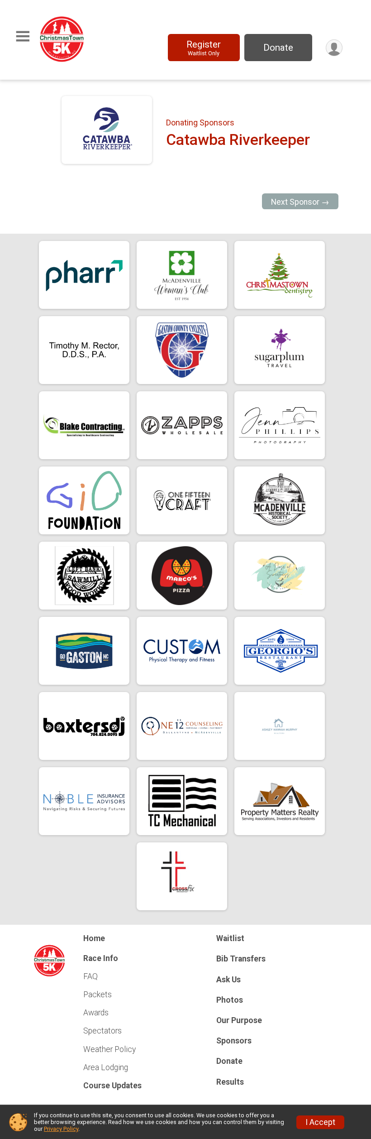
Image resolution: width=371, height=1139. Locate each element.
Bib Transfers (241, 958)
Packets (97, 994)
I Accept (320, 1122)
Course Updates (112, 1085)
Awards (96, 1012)
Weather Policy (109, 1049)
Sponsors (234, 1040)
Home (94, 938)
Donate (278, 47)
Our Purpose (239, 1020)
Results (230, 1081)
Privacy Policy (61, 1128)
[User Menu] (334, 47)
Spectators (102, 1030)
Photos (229, 999)
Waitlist (230, 938)
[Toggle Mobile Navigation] (23, 36)
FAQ (90, 976)
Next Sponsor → (300, 202)
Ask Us (228, 979)
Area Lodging (105, 1067)
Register (203, 48)
